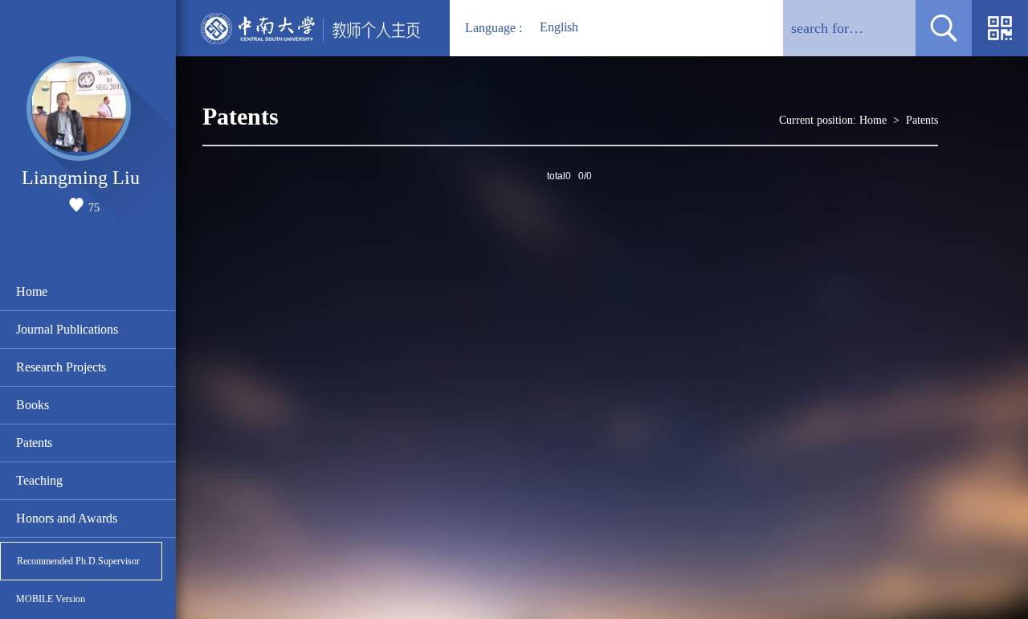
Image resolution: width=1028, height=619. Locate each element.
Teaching (39, 480)
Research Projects (61, 367)
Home (31, 291)
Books (32, 405)
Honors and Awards (66, 518)
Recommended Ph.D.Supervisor (78, 561)
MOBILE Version (50, 599)
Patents (34, 442)
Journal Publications (67, 329)
